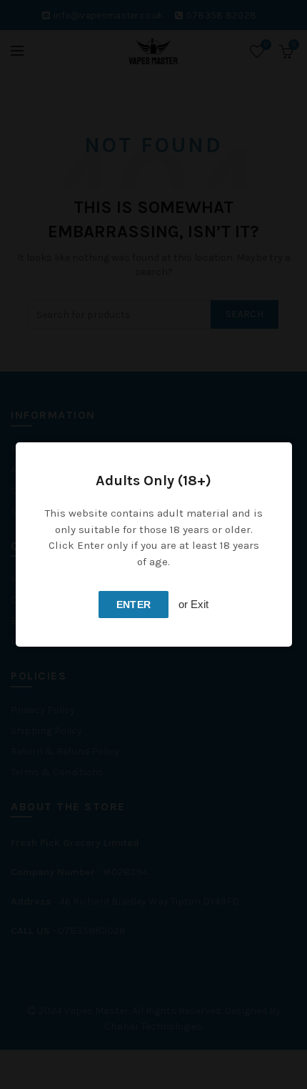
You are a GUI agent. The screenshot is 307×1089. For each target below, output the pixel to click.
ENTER (133, 604)
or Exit (193, 604)
